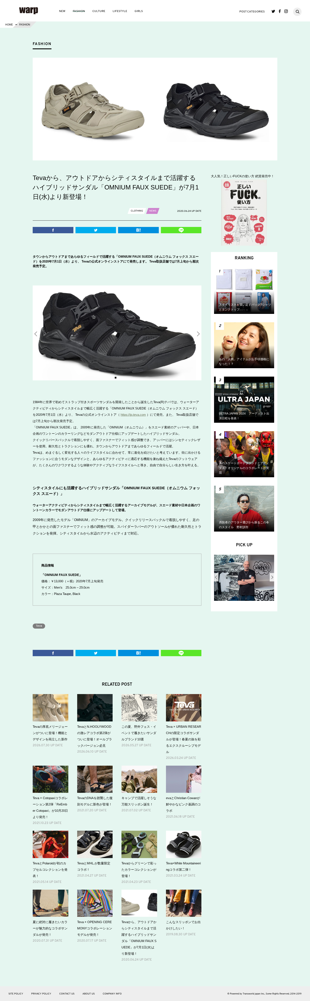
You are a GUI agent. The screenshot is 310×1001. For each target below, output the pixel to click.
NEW (62, 11)
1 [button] (115, 378)
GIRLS (139, 11)
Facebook (280, 11)
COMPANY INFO (112, 994)
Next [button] (198, 334)
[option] (117, 332)
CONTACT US (66, 994)
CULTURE (98, 11)
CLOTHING (137, 211)
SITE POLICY (15, 994)
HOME (9, 24)
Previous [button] (36, 334)
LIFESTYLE (120, 11)
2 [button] (118, 378)
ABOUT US (88, 994)
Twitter (273, 11)
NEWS (152, 211)
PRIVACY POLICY (41, 994)
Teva (39, 626)
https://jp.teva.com (133, 414)
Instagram (286, 11)
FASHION (79, 11)
